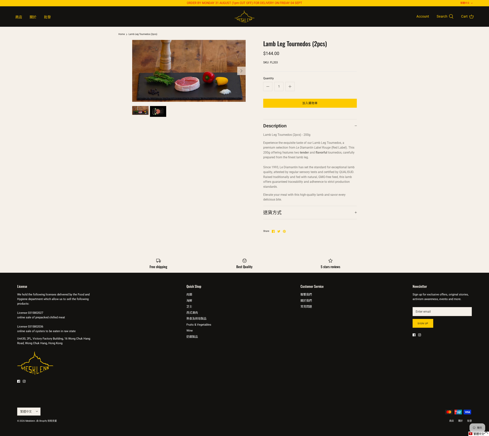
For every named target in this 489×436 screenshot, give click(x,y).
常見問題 (306, 306)
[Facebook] (18, 381)
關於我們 (306, 300)
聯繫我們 (306, 294)
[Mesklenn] (245, 16)
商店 (18, 17)
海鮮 (189, 300)
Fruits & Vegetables (198, 324)
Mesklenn (30, 421)
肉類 (189, 294)
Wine (189, 330)
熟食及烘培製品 (196, 318)
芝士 (189, 306)
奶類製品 (192, 336)
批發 (47, 17)
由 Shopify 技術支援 (46, 421)
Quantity (268, 78)
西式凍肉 (192, 312)
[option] (189, 71)
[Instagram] (24, 381)
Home (121, 34)
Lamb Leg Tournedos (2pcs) (143, 34)
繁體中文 (465, 3)
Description (275, 126)
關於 (33, 17)
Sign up (423, 323)
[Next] (241, 71)
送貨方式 (272, 212)
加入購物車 (310, 103)
